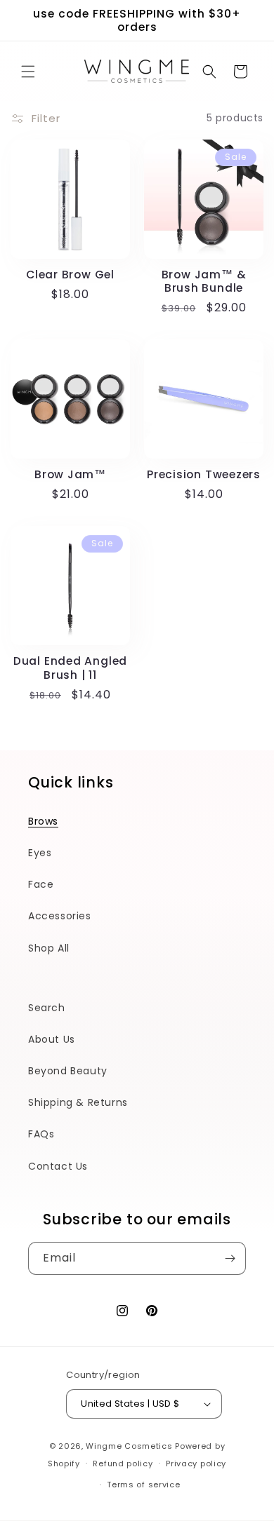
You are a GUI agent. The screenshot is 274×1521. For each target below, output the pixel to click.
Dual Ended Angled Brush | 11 (70, 667)
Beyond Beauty (67, 1071)
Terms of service (143, 1484)
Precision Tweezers (204, 474)
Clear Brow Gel (70, 274)
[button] (28, 71)
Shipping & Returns (78, 1102)
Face (40, 884)
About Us (51, 1039)
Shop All (49, 948)
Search (46, 1008)
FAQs (41, 1134)
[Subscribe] (229, 1258)
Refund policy (122, 1463)
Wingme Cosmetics (129, 1446)
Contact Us (58, 1166)
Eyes (39, 853)
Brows (43, 821)
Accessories (59, 916)
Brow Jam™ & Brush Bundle (204, 281)
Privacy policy (196, 1463)
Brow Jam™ (70, 474)
